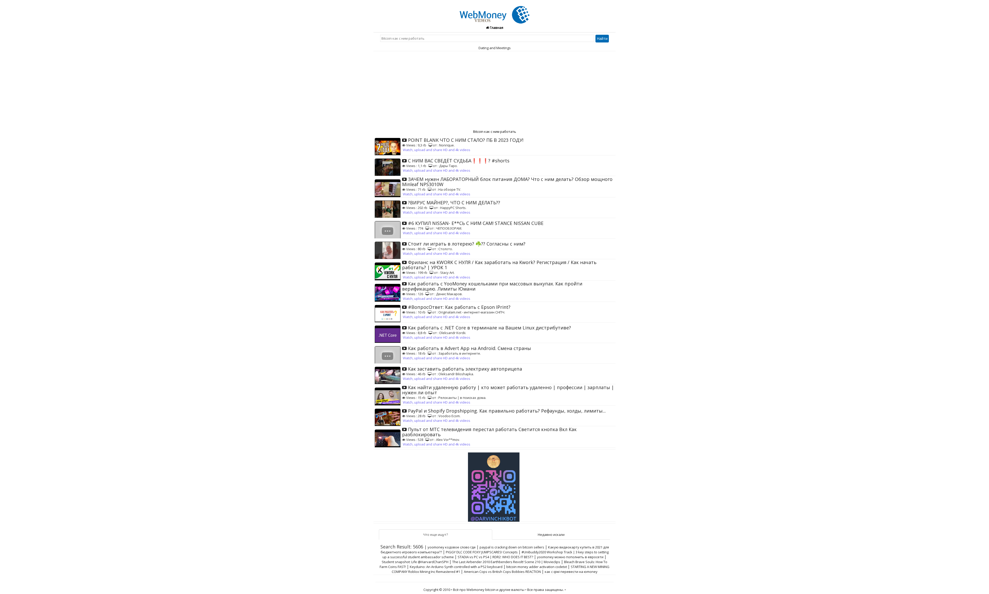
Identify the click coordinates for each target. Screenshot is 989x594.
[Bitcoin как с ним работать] (494, 12)
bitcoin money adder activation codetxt (536, 566)
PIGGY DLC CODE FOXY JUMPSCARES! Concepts (482, 552)
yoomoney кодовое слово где (452, 547)
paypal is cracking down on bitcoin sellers (512, 547)
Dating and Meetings (495, 48)
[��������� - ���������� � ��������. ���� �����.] (494, 485)
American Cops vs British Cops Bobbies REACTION (502, 571)
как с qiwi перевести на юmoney (571, 571)
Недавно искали (551, 534)
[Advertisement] (494, 90)
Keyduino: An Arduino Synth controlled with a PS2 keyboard (456, 566)
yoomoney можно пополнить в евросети (570, 557)
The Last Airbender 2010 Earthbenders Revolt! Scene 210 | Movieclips (506, 562)
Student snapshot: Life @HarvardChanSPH (415, 562)
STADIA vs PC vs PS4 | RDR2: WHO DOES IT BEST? (495, 557)
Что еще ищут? (435, 534)
